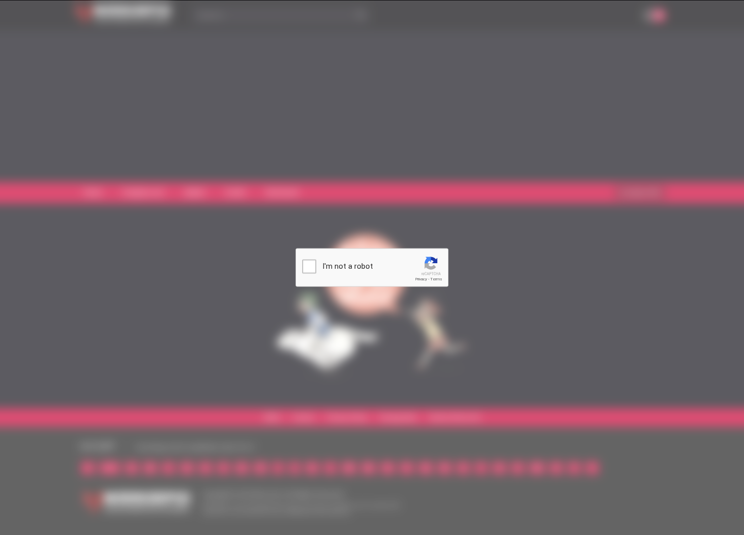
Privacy (421, 279)
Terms (436, 279)
